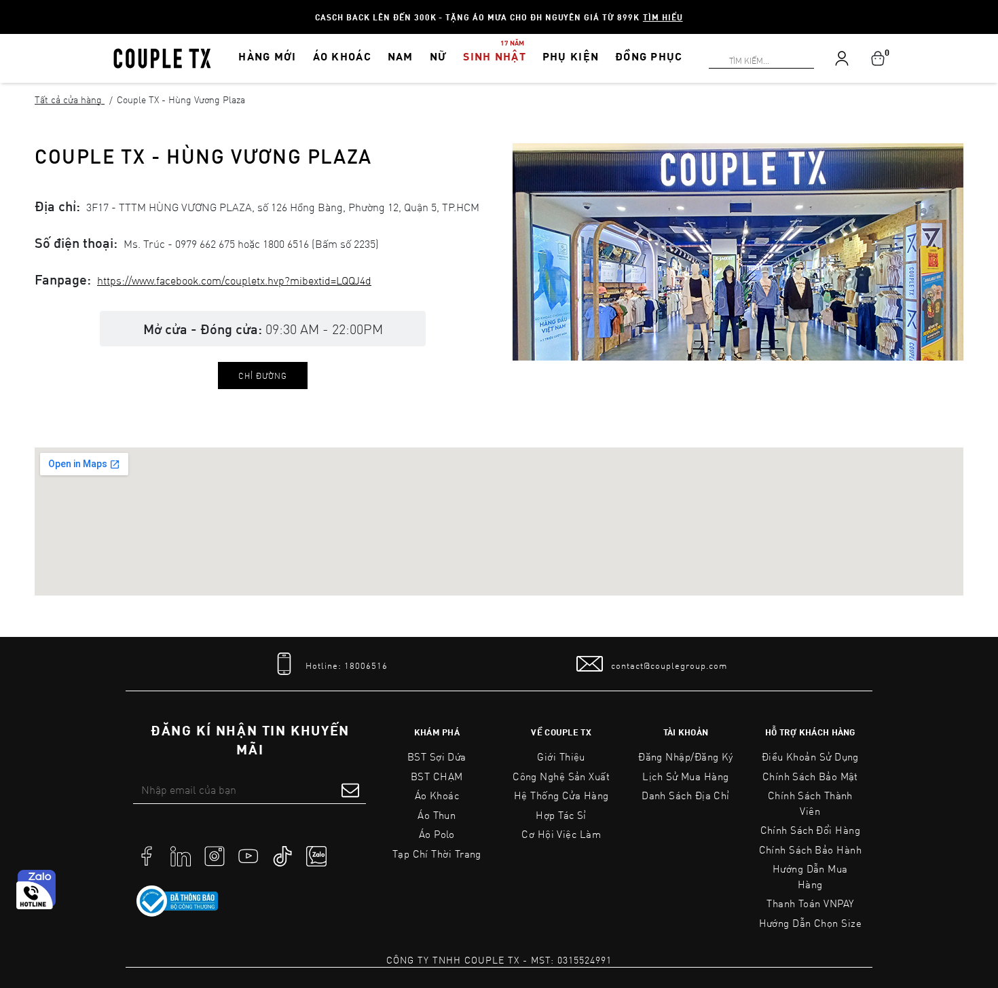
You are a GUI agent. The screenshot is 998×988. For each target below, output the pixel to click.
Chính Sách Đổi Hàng (810, 830)
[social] (146, 855)
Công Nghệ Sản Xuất (561, 776)
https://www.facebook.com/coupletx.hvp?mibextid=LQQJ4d (234, 280)
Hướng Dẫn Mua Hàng (810, 876)
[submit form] (350, 789)
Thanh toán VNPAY (809, 903)
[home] (162, 57)
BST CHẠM (437, 776)
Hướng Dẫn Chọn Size (810, 923)
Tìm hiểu (663, 17)
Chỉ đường (262, 375)
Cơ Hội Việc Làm (561, 834)
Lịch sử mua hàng (685, 776)
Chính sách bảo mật (810, 776)
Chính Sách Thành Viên (810, 803)
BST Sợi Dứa (436, 756)
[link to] (177, 901)
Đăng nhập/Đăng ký (685, 756)
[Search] (8, 8)
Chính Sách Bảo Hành (810, 849)
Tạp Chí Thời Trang (436, 853)
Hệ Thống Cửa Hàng (561, 795)
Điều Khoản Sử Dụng (810, 756)
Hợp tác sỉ (561, 815)
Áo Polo (437, 834)
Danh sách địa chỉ (686, 795)
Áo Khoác (437, 795)
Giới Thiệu (561, 756)
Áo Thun (437, 815)
